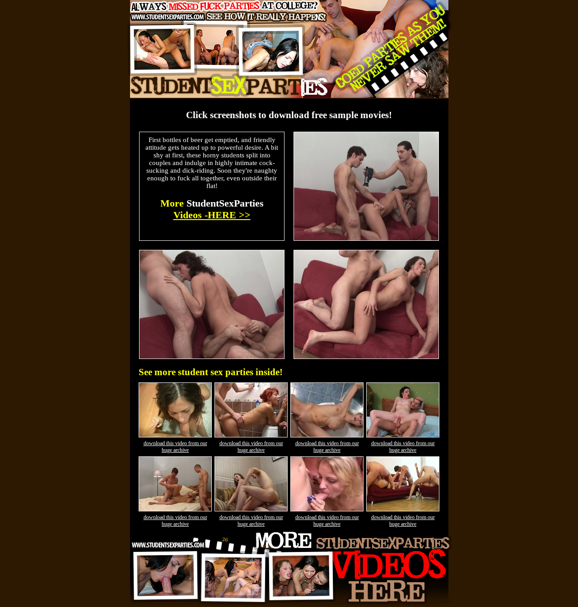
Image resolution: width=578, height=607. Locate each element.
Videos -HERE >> (212, 215)
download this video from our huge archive (175, 446)
